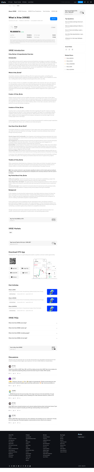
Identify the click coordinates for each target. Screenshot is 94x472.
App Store (15, 268)
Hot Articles (46, 11)
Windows (14, 277)
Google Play (25, 268)
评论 (11, 373)
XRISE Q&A (54, 11)
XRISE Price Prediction (34, 11)
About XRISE (12, 11)
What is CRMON (12, 298)
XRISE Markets (22, 11)
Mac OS (25, 272)
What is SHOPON (13, 306)
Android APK (14, 272)
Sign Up (54, 18)
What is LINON (12, 289)
